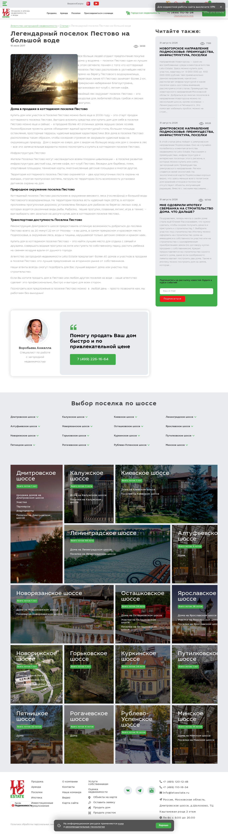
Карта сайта (70, 803)
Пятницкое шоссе (32, 716)
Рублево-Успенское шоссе (136, 719)
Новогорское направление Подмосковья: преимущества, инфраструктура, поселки (187, 52)
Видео (66, 798)
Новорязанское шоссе (49, 594)
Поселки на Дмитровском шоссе (33, 516)
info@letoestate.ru (176, 793)
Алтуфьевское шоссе (199, 536)
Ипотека (36, 798)
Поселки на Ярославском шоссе (199, 624)
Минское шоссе (190, 716)
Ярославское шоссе (197, 596)
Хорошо (163, 825)
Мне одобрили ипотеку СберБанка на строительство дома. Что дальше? (186, 209)
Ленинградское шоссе (103, 533)
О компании (70, 782)
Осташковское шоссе (142, 596)
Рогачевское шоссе (89, 716)
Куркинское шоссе (138, 656)
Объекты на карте (105, 797)
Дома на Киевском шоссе (138, 489)
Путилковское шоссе (199, 656)
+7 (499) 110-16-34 (180, 12)
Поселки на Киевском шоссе (140, 494)
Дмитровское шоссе (36, 476)
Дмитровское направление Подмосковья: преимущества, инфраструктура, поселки (187, 132)
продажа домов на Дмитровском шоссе (30, 496)
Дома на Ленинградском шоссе (91, 550)
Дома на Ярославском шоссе (197, 615)
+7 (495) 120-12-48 (176, 782)
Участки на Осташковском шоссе (138, 621)
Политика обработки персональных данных (34, 824)
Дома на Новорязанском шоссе (37, 610)
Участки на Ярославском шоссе (199, 620)
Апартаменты (25, 511)
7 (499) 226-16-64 (92, 359)
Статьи (64, 26)
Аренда (64, 13)
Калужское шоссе (86, 476)
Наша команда (71, 792)
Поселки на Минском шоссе (196, 740)
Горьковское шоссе (88, 656)
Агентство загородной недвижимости (34, 26)
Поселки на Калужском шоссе (85, 501)
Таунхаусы (23, 507)
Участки (21, 502)
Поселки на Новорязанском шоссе (39, 614)
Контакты (68, 787)
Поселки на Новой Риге (31, 684)
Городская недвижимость (145, 13)
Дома (181, 555)
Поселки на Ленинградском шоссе (93, 554)
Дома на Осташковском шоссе (141, 615)
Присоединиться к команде (98, 13)
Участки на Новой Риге (31, 680)
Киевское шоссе (145, 473)
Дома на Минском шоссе (194, 736)
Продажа (51, 13)
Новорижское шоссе (36, 656)
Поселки (75, 13)
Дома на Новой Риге (29, 676)
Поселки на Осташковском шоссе (139, 628)
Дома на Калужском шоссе (88, 495)
